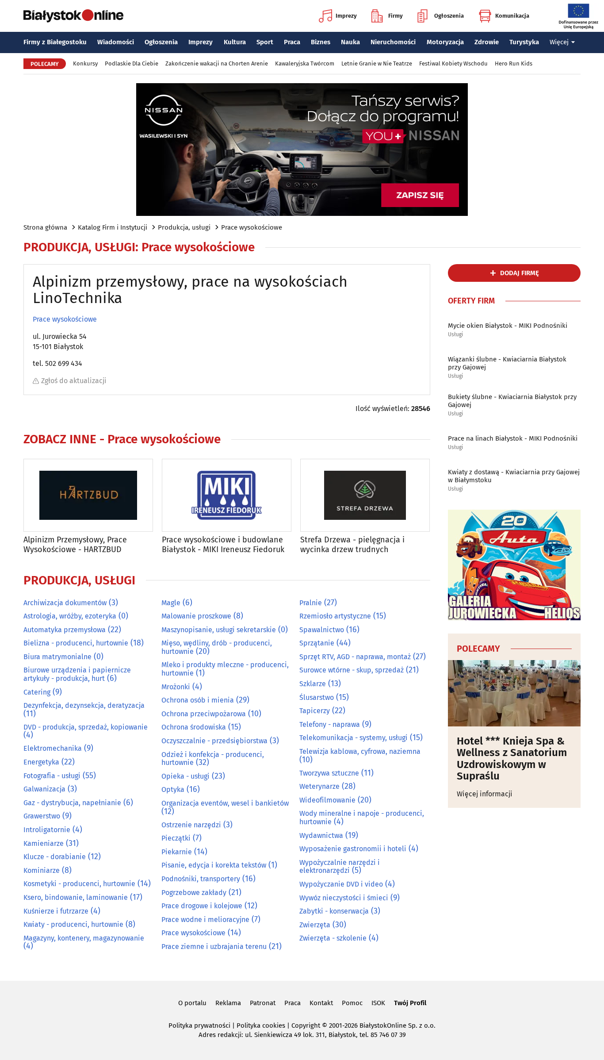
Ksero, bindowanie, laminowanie (75, 897)
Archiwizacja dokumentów (65, 603)
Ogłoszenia (449, 15)
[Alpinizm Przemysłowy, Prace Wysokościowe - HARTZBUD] (88, 495)
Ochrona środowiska (193, 727)
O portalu (192, 1003)
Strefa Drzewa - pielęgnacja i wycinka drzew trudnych (352, 544)
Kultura (235, 42)
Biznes (320, 42)
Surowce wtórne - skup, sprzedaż (351, 670)
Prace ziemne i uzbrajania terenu (214, 946)
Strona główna (45, 227)
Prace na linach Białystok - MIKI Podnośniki (512, 438)
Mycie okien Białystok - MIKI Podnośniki (507, 326)
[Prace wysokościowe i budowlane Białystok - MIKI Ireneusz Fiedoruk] (226, 495)
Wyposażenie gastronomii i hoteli (352, 849)
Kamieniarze (43, 843)
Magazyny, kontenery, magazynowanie (83, 938)
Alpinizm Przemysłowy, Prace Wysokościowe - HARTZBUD (75, 544)
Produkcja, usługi (184, 227)
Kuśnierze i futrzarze (55, 911)
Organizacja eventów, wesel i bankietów (225, 803)
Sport (264, 42)
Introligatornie (46, 830)
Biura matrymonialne (57, 657)
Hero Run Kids (513, 63)
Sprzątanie (316, 643)
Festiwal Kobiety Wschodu (453, 63)
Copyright (305, 1025)
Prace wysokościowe (251, 227)
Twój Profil (410, 1003)
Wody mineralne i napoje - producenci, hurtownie (361, 817)
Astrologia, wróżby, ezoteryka (69, 616)
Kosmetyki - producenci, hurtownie (79, 883)
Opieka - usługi (185, 776)
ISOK (378, 1003)
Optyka (172, 789)
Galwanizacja (44, 789)
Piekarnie (176, 852)
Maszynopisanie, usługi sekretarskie (218, 630)
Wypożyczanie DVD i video (341, 884)
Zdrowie (486, 42)
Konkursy (85, 63)
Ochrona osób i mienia (197, 700)
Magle (170, 603)
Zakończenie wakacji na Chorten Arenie (216, 63)
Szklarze (312, 684)
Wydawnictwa (321, 835)
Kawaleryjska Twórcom (304, 63)
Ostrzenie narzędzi (191, 825)
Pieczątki (176, 838)
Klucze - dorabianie (54, 857)
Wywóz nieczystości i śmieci (343, 898)
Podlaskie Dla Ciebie (131, 63)
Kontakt (321, 1003)
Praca (292, 42)
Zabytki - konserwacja (334, 911)
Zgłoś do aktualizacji (74, 380)
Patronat (262, 1003)
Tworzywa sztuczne (329, 773)
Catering (36, 692)
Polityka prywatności (199, 1025)
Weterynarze (319, 786)
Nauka (350, 42)
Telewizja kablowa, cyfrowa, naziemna (360, 751)
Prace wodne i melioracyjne (205, 919)
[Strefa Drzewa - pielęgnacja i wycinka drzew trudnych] (365, 495)
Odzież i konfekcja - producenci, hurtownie (212, 758)
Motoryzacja (445, 42)
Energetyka (41, 762)
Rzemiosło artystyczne (335, 616)
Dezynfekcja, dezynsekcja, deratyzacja (84, 705)
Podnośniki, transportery (200, 879)
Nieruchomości (393, 42)
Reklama (228, 1003)
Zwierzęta (314, 925)
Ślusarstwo (316, 697)
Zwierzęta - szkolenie (333, 938)
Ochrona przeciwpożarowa (203, 714)
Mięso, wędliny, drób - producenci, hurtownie (216, 647)
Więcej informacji (484, 794)
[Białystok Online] (73, 16)
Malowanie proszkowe (196, 616)
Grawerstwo (41, 816)
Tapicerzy (314, 711)
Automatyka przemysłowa (64, 630)
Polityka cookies (261, 1025)
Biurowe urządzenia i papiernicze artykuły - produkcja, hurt (77, 674)
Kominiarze (41, 870)
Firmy (395, 15)
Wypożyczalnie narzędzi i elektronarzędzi (339, 866)
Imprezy (346, 15)
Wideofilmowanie (327, 800)
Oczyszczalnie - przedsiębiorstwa (214, 741)
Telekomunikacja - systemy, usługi (353, 738)
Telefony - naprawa (329, 724)
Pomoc (352, 1003)
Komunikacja (512, 15)
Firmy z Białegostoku (55, 42)
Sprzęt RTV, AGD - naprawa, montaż (355, 657)
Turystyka (524, 42)
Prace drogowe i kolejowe (201, 906)
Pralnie (310, 603)
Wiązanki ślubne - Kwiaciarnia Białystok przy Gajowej (507, 363)
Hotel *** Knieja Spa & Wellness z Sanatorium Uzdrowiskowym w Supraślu (512, 758)
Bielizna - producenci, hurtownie (75, 643)
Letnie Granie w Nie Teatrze (376, 63)
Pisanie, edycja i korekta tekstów (213, 865)
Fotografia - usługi (51, 776)
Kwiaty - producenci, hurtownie (73, 924)
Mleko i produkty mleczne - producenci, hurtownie (225, 669)
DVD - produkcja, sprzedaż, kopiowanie (85, 727)
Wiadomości (115, 42)
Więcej (559, 42)
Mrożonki (175, 687)
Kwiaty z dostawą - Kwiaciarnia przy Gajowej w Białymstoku (514, 476)
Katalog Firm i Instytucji (112, 227)
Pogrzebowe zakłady (193, 892)
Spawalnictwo (321, 630)
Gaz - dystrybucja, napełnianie (72, 803)
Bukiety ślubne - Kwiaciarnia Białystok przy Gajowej (512, 401)
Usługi (455, 335)
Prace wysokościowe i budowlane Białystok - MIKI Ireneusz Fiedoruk (223, 544)
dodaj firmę (519, 273)
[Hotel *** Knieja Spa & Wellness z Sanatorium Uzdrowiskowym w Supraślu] (514, 693)
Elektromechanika (52, 748)
